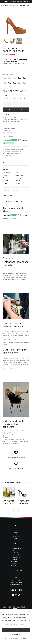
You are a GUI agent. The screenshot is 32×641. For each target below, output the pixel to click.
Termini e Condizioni (16, 555)
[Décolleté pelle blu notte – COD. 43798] (20, 78)
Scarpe (16, 532)
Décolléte (18, 180)
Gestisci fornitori (6, 624)
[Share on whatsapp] (15, 202)
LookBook (16, 539)
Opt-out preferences (9, 638)
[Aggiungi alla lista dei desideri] (12, 488)
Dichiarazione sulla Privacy (20, 638)
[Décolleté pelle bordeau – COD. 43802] (25, 78)
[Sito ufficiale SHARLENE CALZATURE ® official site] (8, 5)
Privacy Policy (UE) (16, 557)
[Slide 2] (13, 41)
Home (16, 530)
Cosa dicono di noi (16, 548)
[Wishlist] (20, 5)
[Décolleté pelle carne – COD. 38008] (25, 83)
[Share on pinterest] (10, 202)
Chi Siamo (16, 551)
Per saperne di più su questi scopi (18, 624)
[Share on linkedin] (13, 202)
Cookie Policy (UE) (16, 564)
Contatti (16, 553)
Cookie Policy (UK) (16, 566)
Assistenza (16, 576)
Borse (16, 534)
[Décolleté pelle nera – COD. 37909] (15, 83)
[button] (29, 611)
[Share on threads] (8, 202)
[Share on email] (21, 202)
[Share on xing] (19, 202)
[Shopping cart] (23, 5)
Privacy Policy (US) (16, 561)
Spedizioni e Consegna (16, 582)
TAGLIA (5, 95)
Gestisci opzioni (16, 634)
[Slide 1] (6, 41)
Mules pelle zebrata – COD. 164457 (23, 502)
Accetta (16, 630)
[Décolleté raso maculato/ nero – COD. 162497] (10, 83)
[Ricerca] (17, 5)
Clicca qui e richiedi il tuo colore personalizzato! (14, 91)
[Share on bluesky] (17, 202)
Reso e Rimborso (16, 580)
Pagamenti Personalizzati (16, 584)
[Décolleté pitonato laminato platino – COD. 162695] (20, 83)
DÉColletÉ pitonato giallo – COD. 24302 (8, 502)
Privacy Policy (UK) (16, 559)
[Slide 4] (19, 510)
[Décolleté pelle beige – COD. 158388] (10, 78)
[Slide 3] (19, 41)
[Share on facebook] (4, 202)
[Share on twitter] (6, 202)
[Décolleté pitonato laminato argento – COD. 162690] (5, 78)
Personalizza (16, 536)
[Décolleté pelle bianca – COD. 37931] (15, 78)
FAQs (16, 578)
